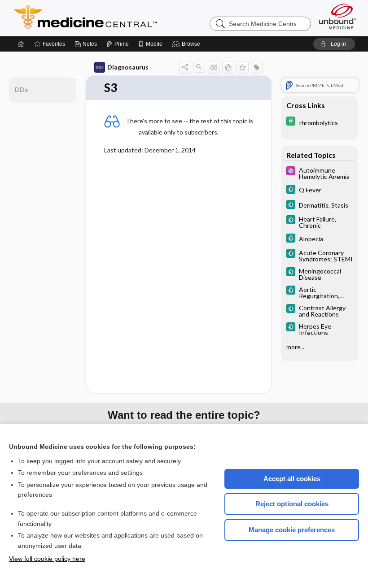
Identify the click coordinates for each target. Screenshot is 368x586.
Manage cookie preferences (292, 530)
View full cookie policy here (47, 558)
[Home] (21, 44)
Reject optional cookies (292, 504)
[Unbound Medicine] (337, 16)
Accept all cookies (291, 478)
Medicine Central (125, 17)
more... (295, 347)
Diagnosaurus (128, 67)
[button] (187, 44)
